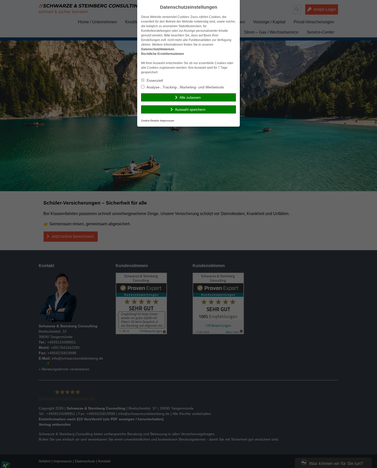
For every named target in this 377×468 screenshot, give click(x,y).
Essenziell (154, 80)
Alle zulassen (190, 97)
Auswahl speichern (190, 109)
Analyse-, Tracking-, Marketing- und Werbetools (185, 87)
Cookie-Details (150, 120)
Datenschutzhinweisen (157, 49)
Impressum (167, 120)
